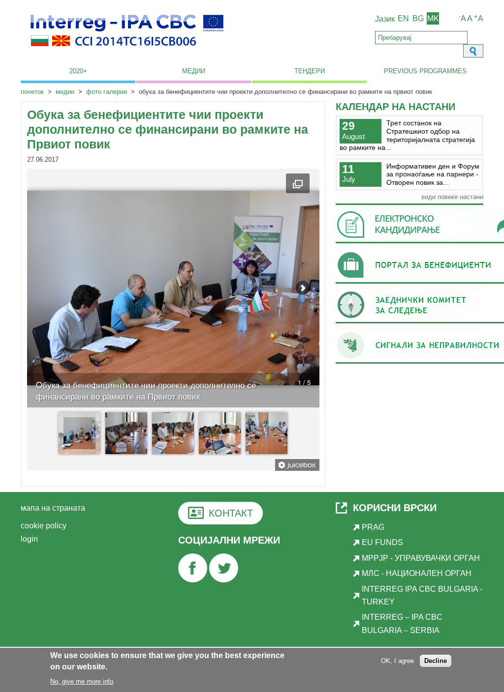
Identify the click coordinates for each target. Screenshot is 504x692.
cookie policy (43, 525)
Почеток (32, 91)
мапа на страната (53, 508)
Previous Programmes (425, 71)
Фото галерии (106, 91)
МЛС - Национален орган (417, 573)
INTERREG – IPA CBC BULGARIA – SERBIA (402, 623)
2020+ (78, 71)
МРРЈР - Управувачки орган (421, 558)
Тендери (309, 71)
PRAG (373, 527)
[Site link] (192, 580)
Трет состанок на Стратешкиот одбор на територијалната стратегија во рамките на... (407, 135)
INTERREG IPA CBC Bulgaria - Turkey (422, 595)
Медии (193, 71)
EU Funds (382, 542)
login (29, 539)
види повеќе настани (452, 197)
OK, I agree (397, 660)
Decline (435, 660)
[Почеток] (127, 52)
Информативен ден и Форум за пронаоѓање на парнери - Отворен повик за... (432, 174)
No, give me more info (81, 681)
